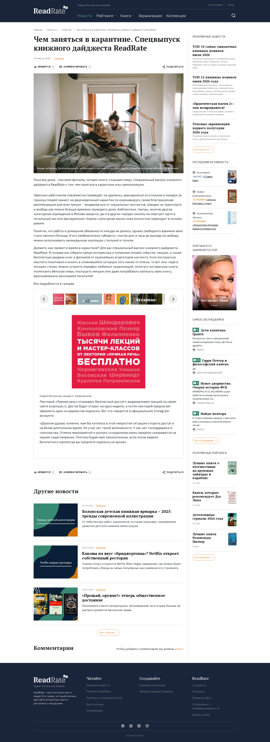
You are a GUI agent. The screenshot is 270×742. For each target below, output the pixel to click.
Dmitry (200, 429)
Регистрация (215, 4)
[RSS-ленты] (147, 726)
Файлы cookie (201, 714)
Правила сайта (201, 698)
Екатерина (203, 172)
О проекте (199, 685)
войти (179, 649)
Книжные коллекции (152, 685)
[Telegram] (139, 726)
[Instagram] (131, 726)
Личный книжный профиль (156, 691)
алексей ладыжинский (209, 372)
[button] (71, 299)
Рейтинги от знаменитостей (104, 698)
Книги (125, 15)
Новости (84, 15)
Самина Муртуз (205, 402)
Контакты (198, 691)
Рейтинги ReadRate (99, 691)
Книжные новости (98, 685)
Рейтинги (105, 15)
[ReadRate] (51, 10)
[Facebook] (123, 726)
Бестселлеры (95, 704)
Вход (231, 4)
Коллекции (176, 15)
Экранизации (150, 15)
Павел (200, 349)
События (59, 58)
